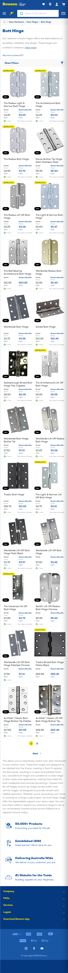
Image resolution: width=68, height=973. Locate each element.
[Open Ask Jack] (12, 13)
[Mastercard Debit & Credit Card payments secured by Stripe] (50, 934)
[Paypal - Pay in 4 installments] (23, 941)
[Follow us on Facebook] (34, 948)
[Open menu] (4, 13)
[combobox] (38, 13)
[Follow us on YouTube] (42, 948)
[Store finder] (50, 4)
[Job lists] (44, 4)
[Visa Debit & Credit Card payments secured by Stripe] (39, 934)
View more (30, 47)
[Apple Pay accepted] (34, 941)
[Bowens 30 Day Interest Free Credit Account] (17, 934)
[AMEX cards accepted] (28, 934)
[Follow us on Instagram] (26, 948)
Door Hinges (32, 22)
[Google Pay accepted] (45, 941)
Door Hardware (16, 22)
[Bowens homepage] (14, 4)
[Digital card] (63, 13)
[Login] (57, 4)
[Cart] (63, 4)
